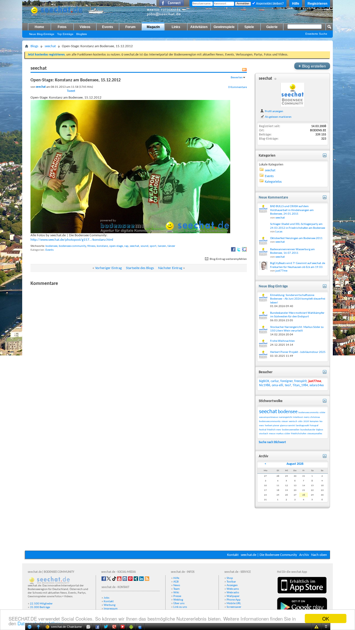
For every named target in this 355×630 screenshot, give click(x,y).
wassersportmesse (268, 417)
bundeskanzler (307, 429)
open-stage (116, 246)
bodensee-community (72, 246)
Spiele (249, 27)
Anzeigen (232, 585)
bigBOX (264, 381)
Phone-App (233, 599)
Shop (230, 578)
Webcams (233, 589)
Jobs (106, 597)
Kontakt (233, 555)
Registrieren (317, 4)
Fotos (62, 27)
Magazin (153, 27)
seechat (50, 46)
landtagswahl (302, 425)
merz (261, 425)
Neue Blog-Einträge (41, 34)
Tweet (71, 91)
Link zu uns (180, 607)
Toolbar (231, 581)
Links (176, 27)
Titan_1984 (300, 385)
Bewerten (237, 77)
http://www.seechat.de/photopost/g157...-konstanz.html (72, 240)
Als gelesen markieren (277, 117)
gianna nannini (287, 425)
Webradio (233, 592)
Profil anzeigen (273, 111)
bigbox (319, 429)
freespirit (300, 381)
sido (300, 421)
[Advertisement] (177, 533)
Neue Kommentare (273, 197)
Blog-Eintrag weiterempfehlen (228, 259)
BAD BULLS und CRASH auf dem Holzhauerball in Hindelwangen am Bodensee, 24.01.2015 (292, 210)
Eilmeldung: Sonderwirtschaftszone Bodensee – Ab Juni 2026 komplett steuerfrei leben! (297, 299)
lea (321, 421)
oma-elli (277, 385)
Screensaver (234, 607)
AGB (176, 581)
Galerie (272, 27)
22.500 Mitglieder (41, 603)
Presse (177, 596)
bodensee (51, 246)
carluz (275, 381)
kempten (314, 421)
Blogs (34, 46)
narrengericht (285, 417)
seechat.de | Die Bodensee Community (269, 555)
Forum (130, 27)
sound (144, 246)
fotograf (314, 425)
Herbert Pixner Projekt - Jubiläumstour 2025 (298, 352)
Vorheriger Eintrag (108, 268)
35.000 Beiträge (40, 607)
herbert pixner (272, 425)
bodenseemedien (291, 429)
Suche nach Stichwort (272, 442)
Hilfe (295, 4)
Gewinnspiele (224, 27)
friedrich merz (274, 429)
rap (126, 246)
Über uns (178, 603)
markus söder (283, 433)
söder (322, 412)
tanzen (162, 246)
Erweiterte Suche (316, 33)
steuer (285, 421)
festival (262, 429)
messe (272, 433)
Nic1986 (264, 385)
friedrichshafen (298, 433)
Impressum (111, 608)
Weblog (178, 599)
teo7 (288, 385)
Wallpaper (233, 596)
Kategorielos (273, 182)
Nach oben (319, 555)
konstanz (102, 246)
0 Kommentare (237, 87)
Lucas (278, 231)
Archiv (304, 555)
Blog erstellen (312, 66)
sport (153, 246)
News (176, 585)
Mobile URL (234, 603)
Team (176, 589)
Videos (85, 27)
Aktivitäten (198, 27)
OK (325, 618)
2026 (306, 421)
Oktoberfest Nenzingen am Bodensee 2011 (296, 238)
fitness (91, 246)
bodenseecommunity (270, 421)
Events (107, 27)
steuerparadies (314, 433)
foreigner (286, 381)
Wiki (176, 592)
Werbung (109, 605)
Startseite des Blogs (140, 268)
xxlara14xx (317, 385)
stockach (263, 433)
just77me (281, 270)
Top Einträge (65, 34)
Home (39, 27)
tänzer (171, 246)
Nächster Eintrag (170, 268)
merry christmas (312, 417)
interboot (298, 417)
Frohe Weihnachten (282, 341)
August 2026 (294, 464)
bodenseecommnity (308, 412)
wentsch (293, 421)
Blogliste (81, 34)
